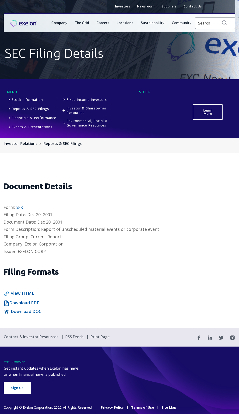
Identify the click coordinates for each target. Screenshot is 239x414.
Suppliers (169, 6)
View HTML (22, 293)
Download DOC (26, 311)
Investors (122, 6)
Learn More (207, 112)
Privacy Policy (112, 407)
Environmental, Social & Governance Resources (87, 123)
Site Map (169, 407)
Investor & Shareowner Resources (86, 110)
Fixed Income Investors (87, 99)
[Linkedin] (210, 337)
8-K (19, 207)
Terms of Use (142, 407)
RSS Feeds (74, 336)
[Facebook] (199, 337)
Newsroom (146, 6)
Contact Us (192, 6)
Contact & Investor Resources (31, 336)
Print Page (100, 336)
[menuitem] (59, 23)
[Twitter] (221, 337)
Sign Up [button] (17, 388)
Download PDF (24, 302)
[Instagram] (232, 337)
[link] (24, 23)
